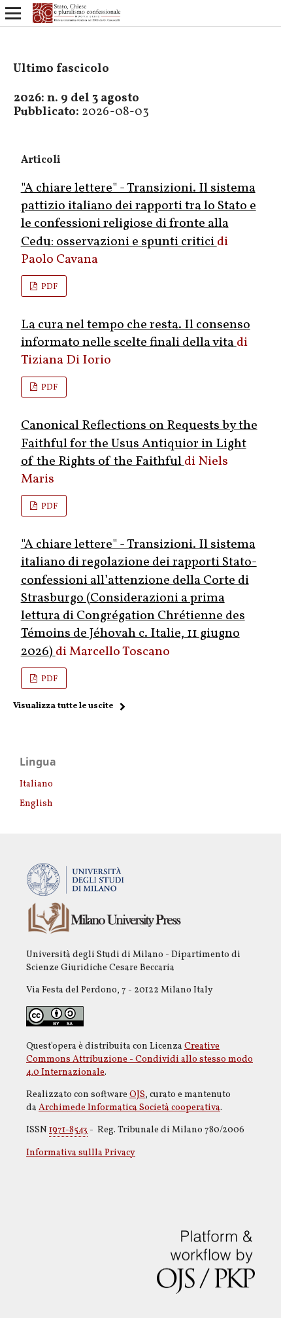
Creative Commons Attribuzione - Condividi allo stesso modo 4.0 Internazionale (139, 1059)
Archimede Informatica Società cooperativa (129, 1108)
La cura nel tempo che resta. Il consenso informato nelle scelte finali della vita (135, 334)
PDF (48, 287)
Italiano (36, 784)
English (36, 804)
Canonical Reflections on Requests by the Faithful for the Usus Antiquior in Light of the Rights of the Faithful (139, 443)
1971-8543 (68, 1130)
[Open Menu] (13, 13)
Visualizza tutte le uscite (63, 706)
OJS (137, 1095)
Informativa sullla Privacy (80, 1153)
